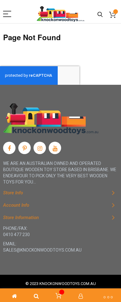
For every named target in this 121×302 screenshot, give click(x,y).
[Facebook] (9, 148)
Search (100, 14)
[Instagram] (40, 148)
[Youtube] (55, 148)
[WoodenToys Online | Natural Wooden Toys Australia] (60, 14)
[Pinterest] (24, 148)
